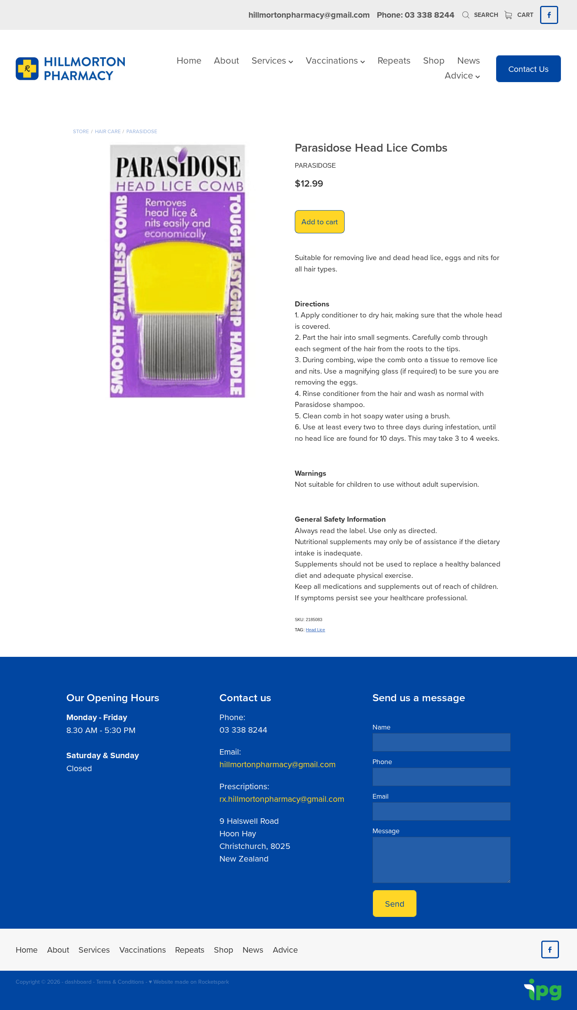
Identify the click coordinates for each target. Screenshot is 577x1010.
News (468, 60)
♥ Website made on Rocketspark (189, 982)
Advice (460, 75)
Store (81, 131)
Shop (434, 60)
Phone (382, 761)
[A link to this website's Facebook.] (549, 15)
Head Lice (315, 629)
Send (394, 903)
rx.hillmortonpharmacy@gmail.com (281, 799)
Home (189, 60)
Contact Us (528, 69)
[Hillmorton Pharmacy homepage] (70, 68)
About (226, 60)
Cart (524, 14)
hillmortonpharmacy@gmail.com (309, 15)
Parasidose (141, 131)
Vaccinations (333, 60)
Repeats (394, 60)
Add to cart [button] (319, 221)
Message (386, 830)
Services (270, 60)
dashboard (78, 982)
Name (381, 727)
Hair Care (108, 131)
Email (380, 796)
